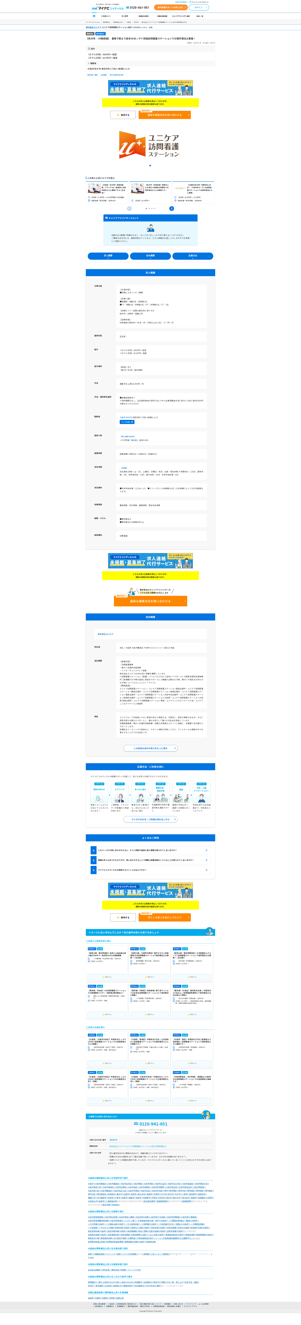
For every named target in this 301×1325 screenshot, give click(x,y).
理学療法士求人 (118, 22)
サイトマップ (191, 1304)
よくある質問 (203, 1304)
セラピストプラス (190, 1306)
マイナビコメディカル (93, 22)
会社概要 (150, 255)
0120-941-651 (138, 7)
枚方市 (136, 22)
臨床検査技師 (133, 1306)
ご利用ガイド (106, 16)
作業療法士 (110, 1306)
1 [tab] (150, 166)
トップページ (94, 16)
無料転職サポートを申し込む (170, 7)
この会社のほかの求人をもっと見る (150, 748)
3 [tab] (152, 208)
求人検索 (124, 16)
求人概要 (108, 255)
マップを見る (126, 422)
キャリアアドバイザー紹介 (181, 16)
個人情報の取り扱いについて (150, 1304)
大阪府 (129, 22)
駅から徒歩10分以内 (116, 75)
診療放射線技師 (158, 1306)
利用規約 (167, 1304)
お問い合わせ (178, 1304)
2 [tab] (149, 208)
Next (171, 208)
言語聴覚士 (121, 1306)
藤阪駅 (134, 440)
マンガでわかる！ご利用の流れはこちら (150, 819)
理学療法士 (106, 22)
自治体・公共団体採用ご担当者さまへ (123, 1304)
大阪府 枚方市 (126, 417)
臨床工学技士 (145, 1306)
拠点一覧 (200, 16)
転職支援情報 (162, 16)
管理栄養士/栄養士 (174, 1306)
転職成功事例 (143, 16)
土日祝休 (104, 75)
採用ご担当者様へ (181, 2)
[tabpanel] (150, 145)
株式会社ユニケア (105, 633)
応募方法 (192, 255)
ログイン (198, 7)
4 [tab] (155, 208)
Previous (129, 208)
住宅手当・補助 (92, 75)
